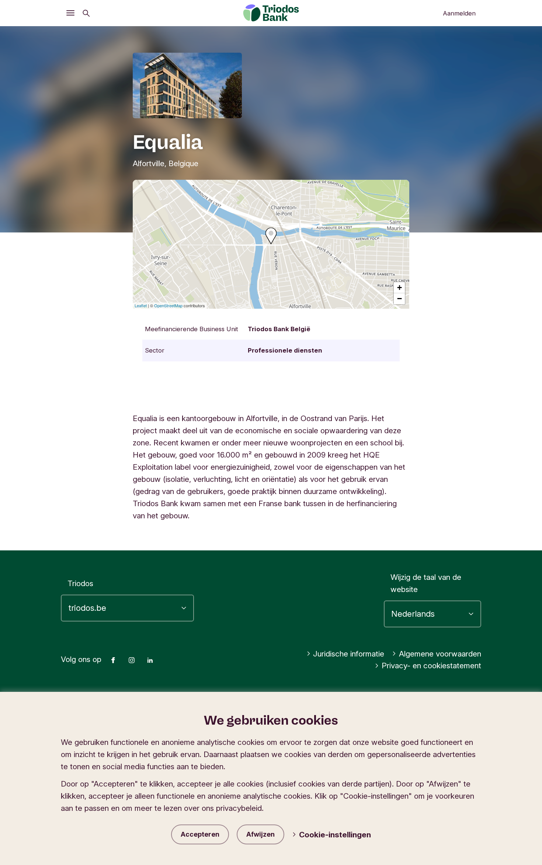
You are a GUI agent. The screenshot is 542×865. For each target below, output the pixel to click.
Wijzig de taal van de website (425, 583)
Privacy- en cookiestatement (431, 665)
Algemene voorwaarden (440, 653)
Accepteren (200, 834)
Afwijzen (260, 834)
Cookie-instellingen (335, 834)
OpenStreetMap (168, 305)
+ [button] (399, 287)
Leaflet (141, 305)
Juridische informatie (348, 653)
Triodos (80, 583)
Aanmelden (459, 13)
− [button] (399, 298)
